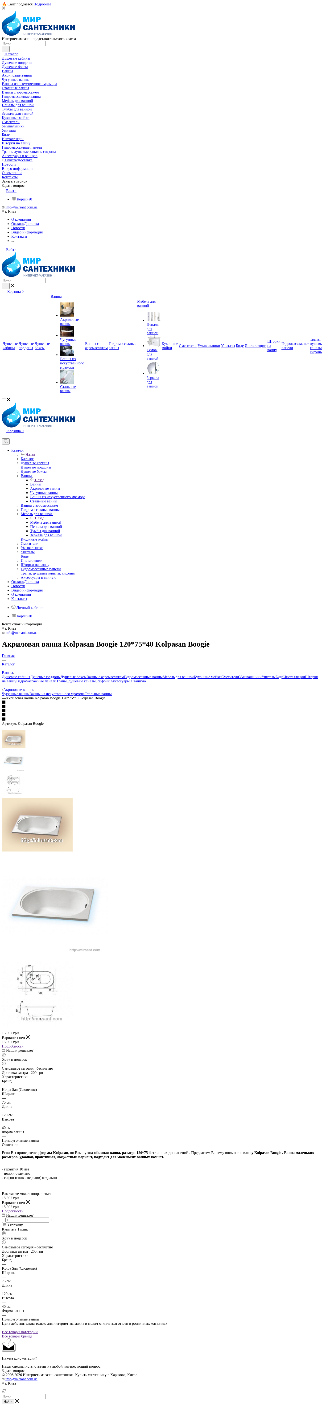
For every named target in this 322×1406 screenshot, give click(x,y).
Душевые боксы (74, 677)
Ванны (35, 484)
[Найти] (6, 49)
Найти (8, 1401)
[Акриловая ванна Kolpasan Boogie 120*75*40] (37, 850)
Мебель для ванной (45, 522)
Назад (30, 454)
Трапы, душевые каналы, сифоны (83, 681)
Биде (279, 677)
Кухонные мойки (207, 677)
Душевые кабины (16, 677)
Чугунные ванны (15, 694)
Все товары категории (20, 1332)
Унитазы (269, 677)
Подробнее (42, 4)
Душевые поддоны (45, 677)
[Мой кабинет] (4, 436)
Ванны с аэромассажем (105, 677)
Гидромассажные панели (36, 681)
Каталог (27, 459)
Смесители (230, 677)
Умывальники (250, 677)
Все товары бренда (17, 1336)
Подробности (13, 1046)
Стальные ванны (98, 694)
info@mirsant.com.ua (21, 207)
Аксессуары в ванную (128, 681)
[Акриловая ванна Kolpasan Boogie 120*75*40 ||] (55, 957)
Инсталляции (294, 677)
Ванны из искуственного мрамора (57, 694)
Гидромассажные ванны (143, 677)
